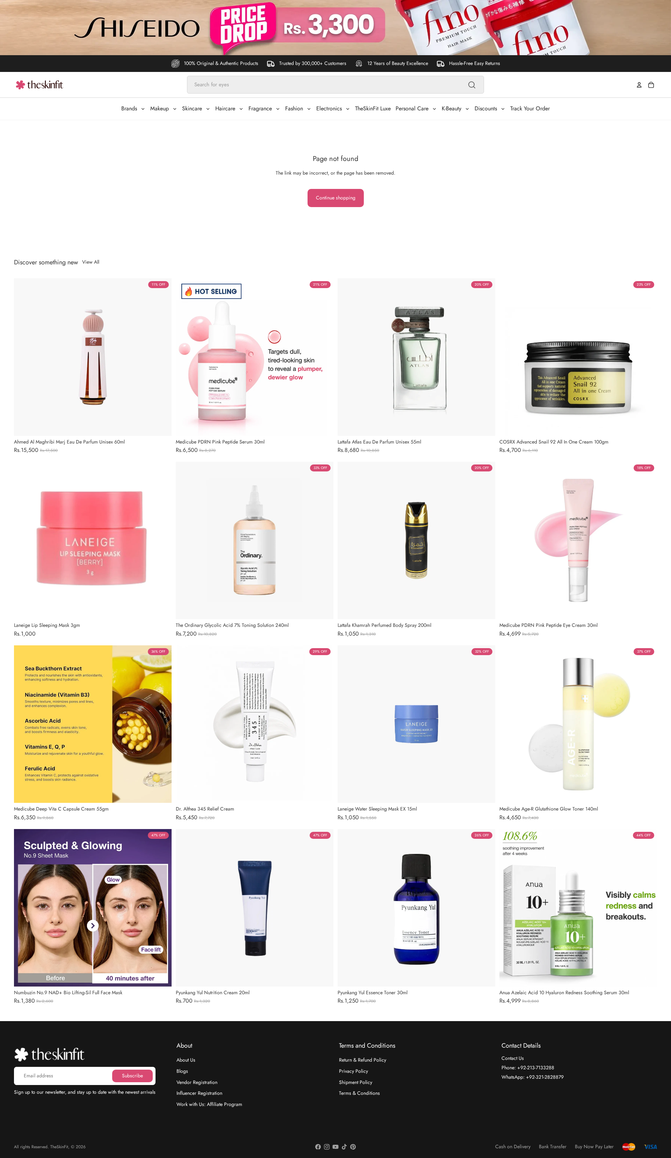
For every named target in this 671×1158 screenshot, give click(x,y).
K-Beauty (451, 108)
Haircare (225, 108)
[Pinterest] (352, 1147)
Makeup (159, 108)
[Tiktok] (344, 1147)
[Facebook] (318, 1147)
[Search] (472, 85)
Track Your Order (530, 108)
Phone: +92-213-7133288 (528, 1067)
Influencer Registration (199, 1093)
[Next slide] (161, 357)
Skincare (192, 108)
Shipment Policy (355, 1081)
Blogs (182, 1071)
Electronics (329, 108)
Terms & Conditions (359, 1093)
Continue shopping (335, 197)
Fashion (294, 108)
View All (90, 262)
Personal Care (412, 108)
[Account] (639, 85)
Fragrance (260, 108)
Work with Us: (209, 1103)
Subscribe (132, 1075)
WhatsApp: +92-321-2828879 (533, 1076)
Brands (129, 108)
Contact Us (513, 1058)
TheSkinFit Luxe (373, 108)
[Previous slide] (24, 357)
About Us (185, 1059)
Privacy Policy (353, 1071)
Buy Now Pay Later (594, 1146)
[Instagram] (326, 1147)
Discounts (486, 108)
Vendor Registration (196, 1081)
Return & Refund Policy (362, 1059)
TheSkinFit (59, 1147)
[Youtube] (335, 1147)
